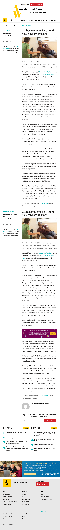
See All (26, 428)
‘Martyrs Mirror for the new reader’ (43, 445)
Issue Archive (25, 506)
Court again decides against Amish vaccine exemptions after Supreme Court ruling (17, 448)
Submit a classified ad (7, 516)
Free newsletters (25, 514)
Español (31, 20)
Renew (27, 4)
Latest (17, 20)
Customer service (26, 504)
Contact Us (30, 523)
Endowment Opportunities (46, 499)
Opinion (23, 20)
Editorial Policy (6, 499)
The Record (44, 203)
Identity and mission (7, 496)
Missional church (8, 212)
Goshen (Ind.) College (45, 72)
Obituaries (24, 516)
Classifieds (24, 519)
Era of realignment (11, 438)
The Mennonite (26, 25)
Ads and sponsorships (8, 514)
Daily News (6, 30)
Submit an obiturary (7, 519)
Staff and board (6, 494)
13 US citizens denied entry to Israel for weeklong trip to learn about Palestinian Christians (45, 434)
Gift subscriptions (25, 501)
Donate (42, 494)
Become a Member (36, 4)
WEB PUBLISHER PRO (10, 524)
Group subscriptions (26, 499)
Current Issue (39, 20)
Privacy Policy (20, 523)
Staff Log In (44, 511)
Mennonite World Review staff (39, 404)
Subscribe (23, 4)
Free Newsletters (51, 20)
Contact (4, 506)
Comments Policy (26, 523)
